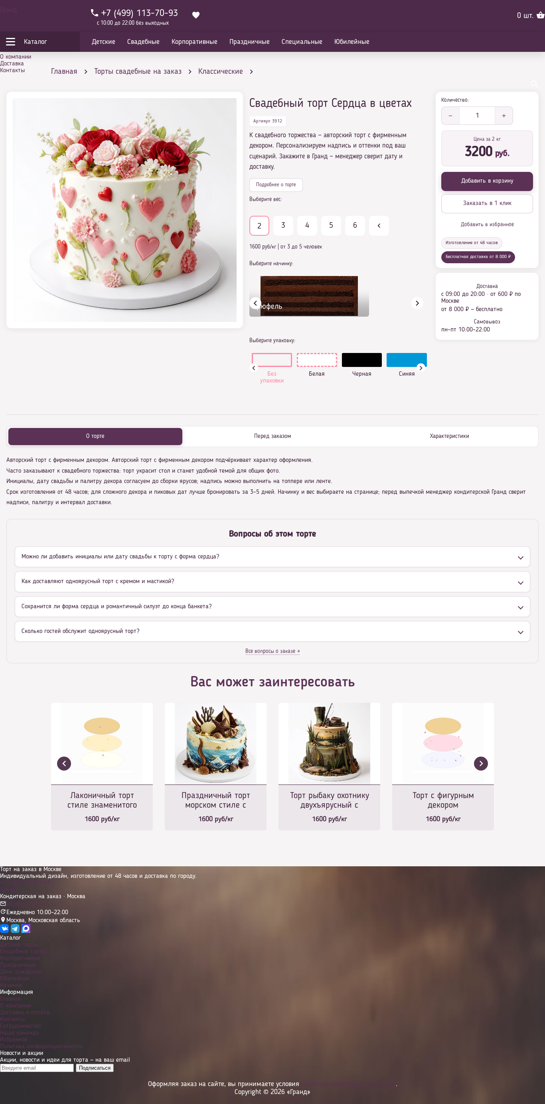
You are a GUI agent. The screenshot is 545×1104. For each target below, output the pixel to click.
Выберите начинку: (271, 263)
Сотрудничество (20, 1026)
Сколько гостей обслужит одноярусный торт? (80, 631)
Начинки (11, 985)
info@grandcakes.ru (31, 904)
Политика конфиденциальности (41, 1046)
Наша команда (19, 1033)
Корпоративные (20, 958)
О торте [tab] (95, 437)
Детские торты (19, 945)
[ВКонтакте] (4, 931)
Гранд (8, 10)
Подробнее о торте (276, 184)
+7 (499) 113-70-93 (25, 883)
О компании (15, 57)
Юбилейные (15, 979)
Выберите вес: (265, 199)
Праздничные (18, 965)
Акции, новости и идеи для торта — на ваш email (65, 1060)
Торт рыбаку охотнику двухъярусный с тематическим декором (329, 801)
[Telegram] (15, 931)
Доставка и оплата (24, 1012)
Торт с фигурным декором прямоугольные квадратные (443, 801)
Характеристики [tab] (449, 437)
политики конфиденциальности (348, 1084)
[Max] (26, 931)
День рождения (20, 972)
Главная (10, 999)
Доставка (12, 64)
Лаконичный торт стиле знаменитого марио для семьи (102, 801)
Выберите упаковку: (272, 340)
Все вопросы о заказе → (272, 651)
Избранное (14, 1040)
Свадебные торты (23, 951)
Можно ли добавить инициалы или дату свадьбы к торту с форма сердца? (120, 557)
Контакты (12, 70)
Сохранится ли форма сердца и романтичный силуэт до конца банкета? (116, 606)
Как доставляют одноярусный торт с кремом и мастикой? (98, 581)
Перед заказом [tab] (272, 437)
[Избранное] (196, 16)
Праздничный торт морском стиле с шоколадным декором (216, 801)
